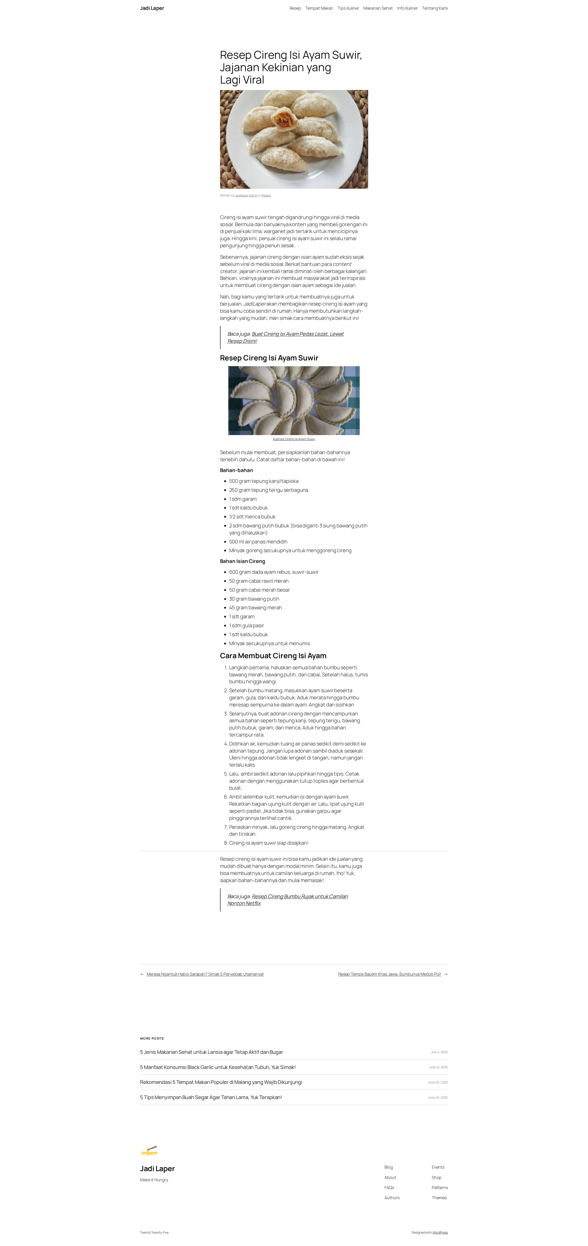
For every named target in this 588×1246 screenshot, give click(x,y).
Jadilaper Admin (246, 195)
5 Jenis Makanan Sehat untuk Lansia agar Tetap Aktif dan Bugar (211, 1052)
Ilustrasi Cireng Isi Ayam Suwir (294, 439)
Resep (266, 195)
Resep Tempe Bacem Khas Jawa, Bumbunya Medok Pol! (389, 974)
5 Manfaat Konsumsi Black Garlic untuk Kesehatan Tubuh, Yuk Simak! (218, 1067)
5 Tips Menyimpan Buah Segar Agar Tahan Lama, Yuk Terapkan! (211, 1097)
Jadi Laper (152, 8)
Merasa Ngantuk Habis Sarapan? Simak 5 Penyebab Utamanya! (205, 974)
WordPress (440, 1232)
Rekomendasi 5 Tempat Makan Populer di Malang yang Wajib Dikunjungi (221, 1082)
